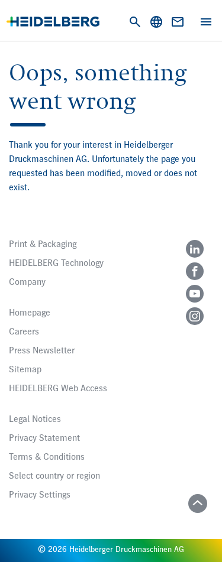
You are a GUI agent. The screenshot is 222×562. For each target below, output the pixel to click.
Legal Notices (35, 419)
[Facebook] (195, 271)
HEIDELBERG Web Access (58, 389)
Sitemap (25, 370)
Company (27, 282)
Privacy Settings (39, 495)
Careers (24, 332)
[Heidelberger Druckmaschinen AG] (53, 22)
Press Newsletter (42, 351)
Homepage (29, 313)
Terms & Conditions (47, 457)
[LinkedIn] (195, 249)
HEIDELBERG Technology (56, 263)
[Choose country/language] (156, 22)
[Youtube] (195, 294)
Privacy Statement (44, 438)
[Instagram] (195, 316)
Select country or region (54, 476)
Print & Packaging (42, 244)
